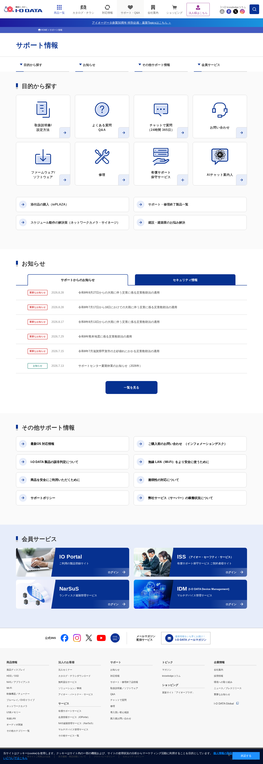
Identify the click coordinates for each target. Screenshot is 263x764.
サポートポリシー (43, 498)
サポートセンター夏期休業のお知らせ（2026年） (110, 365)
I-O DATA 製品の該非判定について (54, 462)
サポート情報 (56, 30)
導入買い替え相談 (119, 712)
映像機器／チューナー (18, 693)
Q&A (112, 694)
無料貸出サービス (67, 682)
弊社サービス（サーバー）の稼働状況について (180, 498)
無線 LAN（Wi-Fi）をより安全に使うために (178, 462)
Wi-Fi (9, 688)
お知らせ (89, 64)
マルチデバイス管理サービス (73, 729)
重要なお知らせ (222, 694)
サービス (63, 703)
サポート (115, 662)
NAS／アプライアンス (18, 682)
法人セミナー (65, 669)
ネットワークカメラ (17, 706)
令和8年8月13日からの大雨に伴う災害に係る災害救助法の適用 (119, 321)
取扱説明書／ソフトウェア (124, 688)
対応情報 (115, 676)
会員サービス (211, 64)
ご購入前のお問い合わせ (187, 443)
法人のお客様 (66, 662)
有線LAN (11, 718)
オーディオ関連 (15, 724)
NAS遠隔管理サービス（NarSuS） (76, 723)
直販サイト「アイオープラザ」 (178, 692)
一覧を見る (131, 387)
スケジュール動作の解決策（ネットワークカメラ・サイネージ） (75, 222)
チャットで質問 (118, 700)
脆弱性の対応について (163, 479)
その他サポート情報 (156, 64)
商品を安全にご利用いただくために (55, 479)
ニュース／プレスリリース (228, 688)
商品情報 (12, 662)
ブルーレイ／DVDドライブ (21, 700)
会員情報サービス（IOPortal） (74, 717)
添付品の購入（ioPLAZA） (50, 204)
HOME (44, 30)
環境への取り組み (223, 682)
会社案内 (218, 669)
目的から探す (33, 64)
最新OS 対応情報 (42, 443)
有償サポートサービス (69, 711)
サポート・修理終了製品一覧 (168, 204)
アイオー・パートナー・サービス (75, 694)
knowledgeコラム (171, 676)
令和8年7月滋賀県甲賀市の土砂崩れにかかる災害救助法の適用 (118, 351)
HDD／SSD (13, 676)
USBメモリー (14, 712)
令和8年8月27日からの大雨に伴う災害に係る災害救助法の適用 (119, 292)
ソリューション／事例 (69, 688)
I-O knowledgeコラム (234, 7)
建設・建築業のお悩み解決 (166, 222)
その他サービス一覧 (68, 735)
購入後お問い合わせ (120, 718)
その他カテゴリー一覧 (18, 731)
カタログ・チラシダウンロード (74, 676)
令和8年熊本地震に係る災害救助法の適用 (105, 336)
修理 (112, 706)
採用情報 (218, 676)
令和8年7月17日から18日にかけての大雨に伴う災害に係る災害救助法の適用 (127, 307)
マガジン (166, 669)
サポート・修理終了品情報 (124, 682)
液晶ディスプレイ (16, 669)
